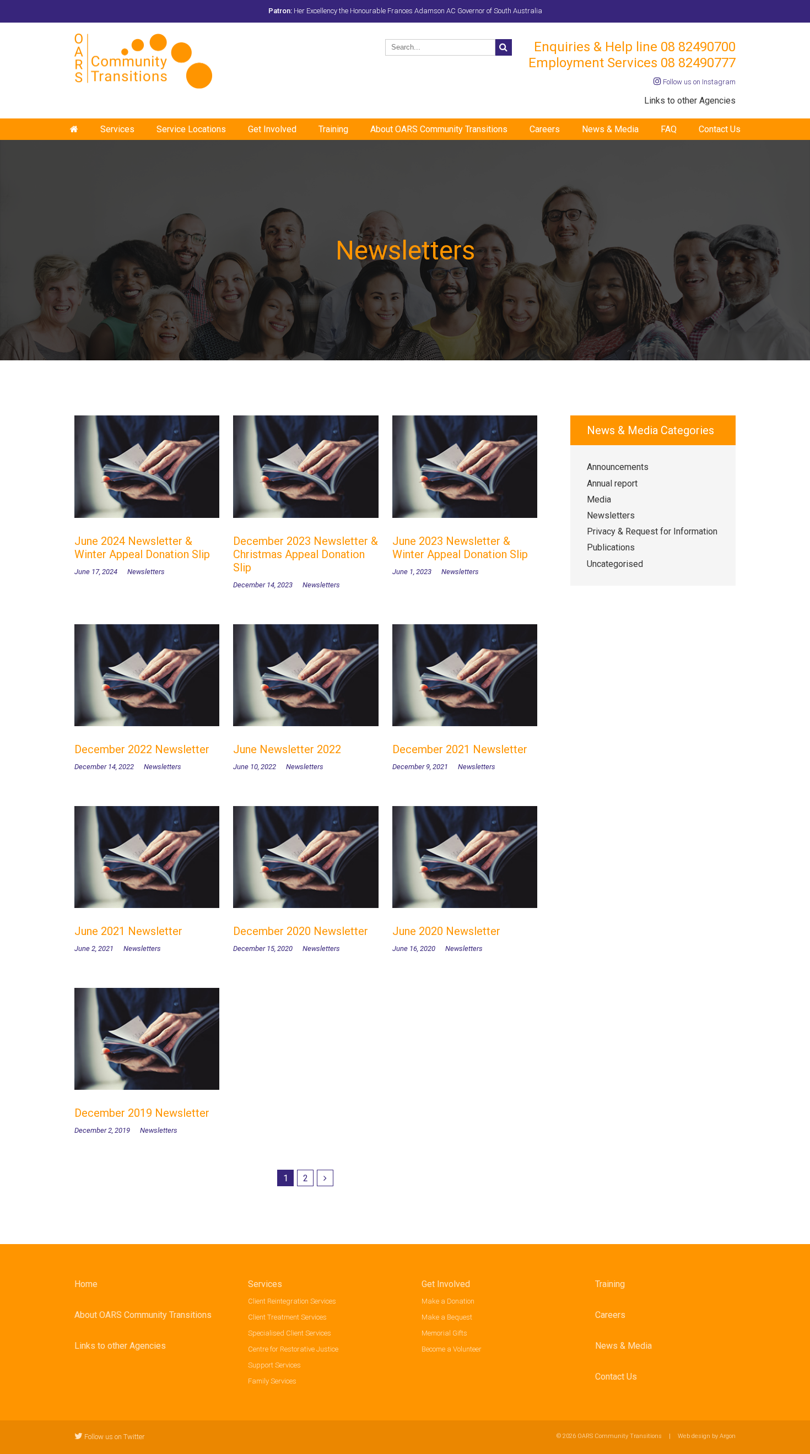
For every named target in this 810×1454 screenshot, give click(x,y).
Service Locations (191, 129)
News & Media (610, 129)
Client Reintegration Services (292, 1301)
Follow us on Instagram (698, 82)
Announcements (618, 467)
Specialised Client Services (289, 1333)
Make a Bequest (447, 1317)
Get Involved (272, 129)
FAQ (669, 129)
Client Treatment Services (287, 1317)
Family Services (272, 1381)
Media (599, 499)
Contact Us (720, 129)
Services (117, 129)
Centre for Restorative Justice (293, 1349)
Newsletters (611, 515)
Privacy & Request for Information (652, 531)
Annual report (612, 483)
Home (86, 1284)
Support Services (274, 1365)
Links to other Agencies (690, 100)
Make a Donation (448, 1301)
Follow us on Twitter (114, 1437)
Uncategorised (615, 564)
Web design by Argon (707, 1436)
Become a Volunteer (452, 1349)
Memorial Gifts (444, 1333)
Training (333, 129)
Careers (545, 129)
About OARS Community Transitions (438, 129)
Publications (611, 547)
